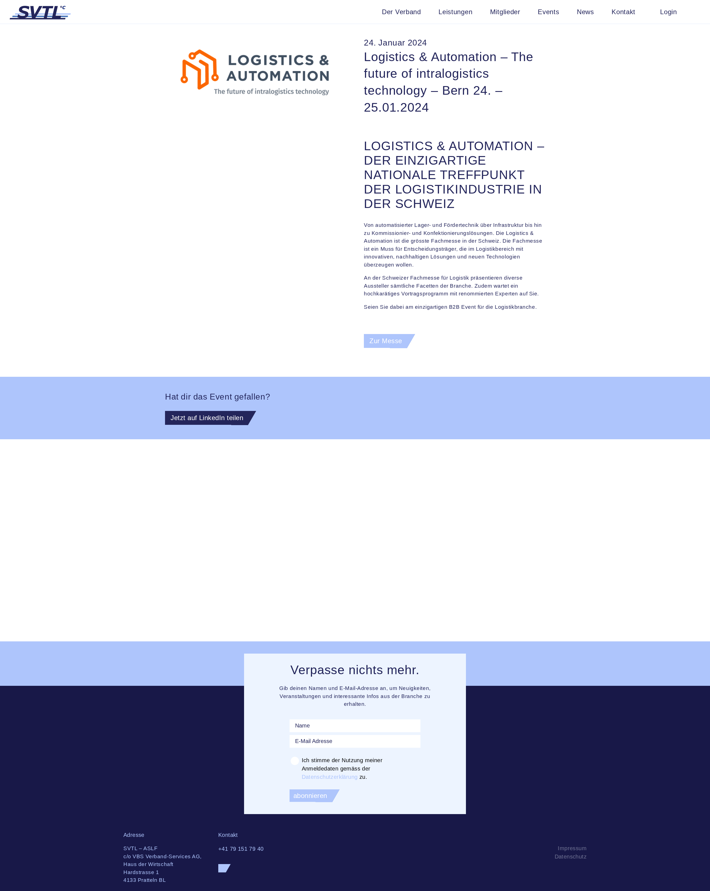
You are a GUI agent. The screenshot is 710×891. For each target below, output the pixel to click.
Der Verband (401, 12)
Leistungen (455, 12)
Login (668, 12)
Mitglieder (505, 12)
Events (548, 12)
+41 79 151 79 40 (240, 849)
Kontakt (623, 12)
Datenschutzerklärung (330, 777)
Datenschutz (571, 857)
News (585, 12)
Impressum (572, 848)
